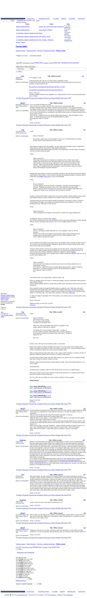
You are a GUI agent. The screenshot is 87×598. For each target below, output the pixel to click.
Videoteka (3, 296)
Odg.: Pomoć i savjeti (44, 36)
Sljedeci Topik (57, 62)
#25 (85, 408)
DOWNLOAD (71, 591)
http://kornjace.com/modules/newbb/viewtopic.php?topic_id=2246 (47, 87)
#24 (84, 312)
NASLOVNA (31, 18)
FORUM (63, 18)
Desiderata (23, 440)
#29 (85, 513)
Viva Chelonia (52, 595)
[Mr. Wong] (64, 97)
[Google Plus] (33, 97)
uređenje (54, 218)
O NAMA (56, 18)
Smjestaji (6, 315)
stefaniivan (67, 27)
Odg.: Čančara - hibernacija (46, 40)
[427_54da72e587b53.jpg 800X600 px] (41, 392)
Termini (13, 296)
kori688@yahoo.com (43, 176)
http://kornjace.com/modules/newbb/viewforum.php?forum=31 (46, 90)
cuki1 (22, 76)
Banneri (3, 298)
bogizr (66, 30)
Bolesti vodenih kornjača (23, 26)
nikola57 (66, 34)
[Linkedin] (40, 97)
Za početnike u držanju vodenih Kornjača (27, 33)
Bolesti (11, 315)
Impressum (70, 595)
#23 (84, 130)
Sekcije (8, 296)
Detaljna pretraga (20, 580)
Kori (22, 130)
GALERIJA (72, 18)
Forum (12, 295)
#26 (84, 440)
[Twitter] (18, 97)
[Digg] (53, 97)
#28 (85, 500)
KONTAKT (81, 18)
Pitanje (40, 33)
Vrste (2, 315)
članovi (7, 298)
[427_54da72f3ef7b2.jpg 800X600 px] (40, 397)
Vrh (20, 547)
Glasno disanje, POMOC (45, 30)
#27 (85, 474)
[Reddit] (57, 97)
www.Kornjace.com (21, 595)
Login (37, 20)
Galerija (8, 295)
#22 (85, 103)
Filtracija (73, 252)
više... (2, 312)
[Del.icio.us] (47, 97)
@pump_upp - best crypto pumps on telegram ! (51, 26)
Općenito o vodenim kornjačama (46, 50)
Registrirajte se (21, 20)
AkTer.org (32, 305)
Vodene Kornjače (31, 50)
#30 (85, 528)
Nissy (22, 474)
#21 (83, 76)
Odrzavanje (72, 292)
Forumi (23, 42)
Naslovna (3, 295)
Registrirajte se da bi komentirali (70, 62)
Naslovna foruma (20, 50)
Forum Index (21, 46)
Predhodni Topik (38, 62)
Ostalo (2, 317)
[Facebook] (25, 97)
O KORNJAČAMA (44, 18)
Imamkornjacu (68, 40)
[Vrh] (69, 97)
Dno (21, 62)
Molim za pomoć (61, 50)
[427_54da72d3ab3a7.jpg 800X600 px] (41, 388)
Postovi (18, 42)
